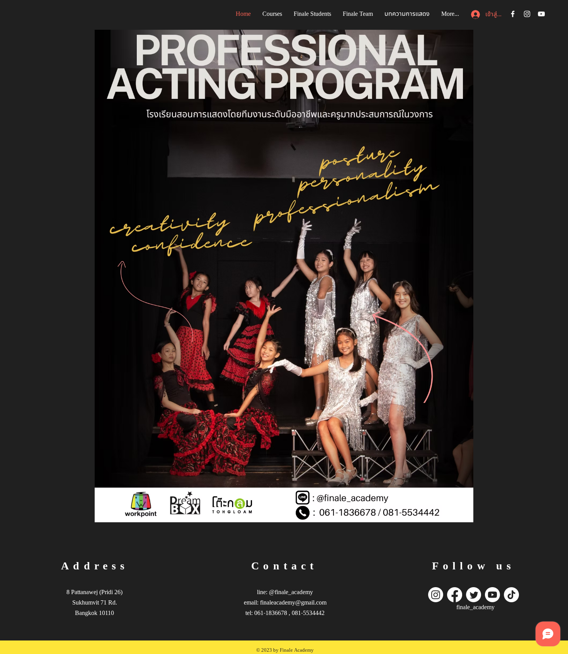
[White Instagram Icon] (527, 14)
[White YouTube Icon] (541, 14)
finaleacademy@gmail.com (293, 602)
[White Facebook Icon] (512, 14)
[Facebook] (454, 594)
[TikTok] (511, 594)
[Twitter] (473, 594)
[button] (312, 14)
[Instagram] (435, 594)
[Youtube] (492, 594)
